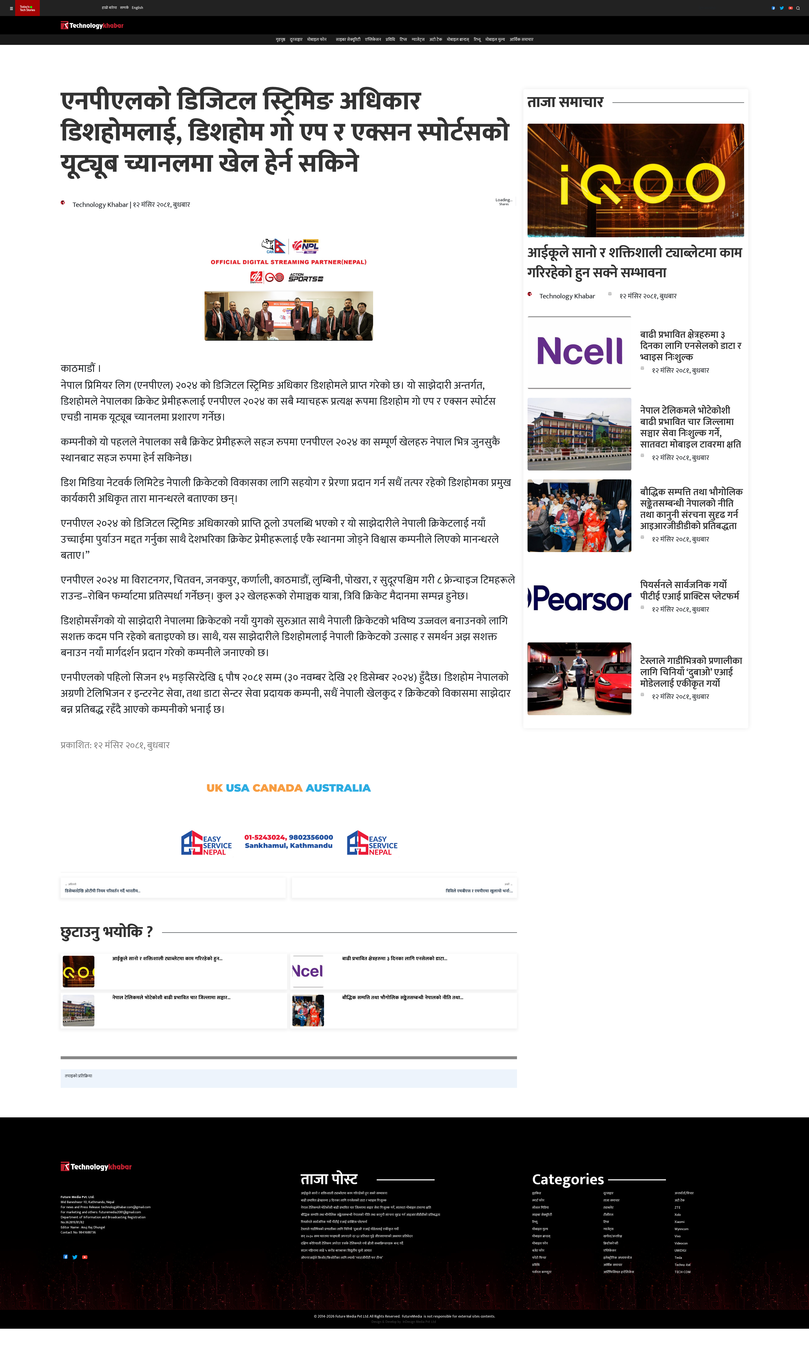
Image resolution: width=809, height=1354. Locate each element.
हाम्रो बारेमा (109, 8)
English (137, 8)
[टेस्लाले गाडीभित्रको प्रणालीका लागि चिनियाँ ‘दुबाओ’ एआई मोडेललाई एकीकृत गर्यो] (579, 679)
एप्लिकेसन (373, 39)
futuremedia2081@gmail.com (120, 1212)
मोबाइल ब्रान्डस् (458, 39)
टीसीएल (608, 1215)
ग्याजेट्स (418, 39)
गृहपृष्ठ (280, 39)
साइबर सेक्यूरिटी (348, 39)
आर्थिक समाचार (521, 39)
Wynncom (681, 1229)
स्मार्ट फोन (538, 1200)
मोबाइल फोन (317, 39)
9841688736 (87, 1232)
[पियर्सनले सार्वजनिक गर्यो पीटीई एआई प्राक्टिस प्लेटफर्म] (579, 597)
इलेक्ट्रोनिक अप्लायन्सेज (617, 1258)
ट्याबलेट (608, 1208)
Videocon (681, 1243)
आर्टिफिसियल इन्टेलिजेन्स (618, 1272)
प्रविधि (390, 39)
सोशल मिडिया (540, 1208)
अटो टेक (435, 39)
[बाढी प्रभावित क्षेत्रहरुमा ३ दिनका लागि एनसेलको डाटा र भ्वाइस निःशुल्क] (308, 971)
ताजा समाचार (611, 1200)
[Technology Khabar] (92, 25)
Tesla (678, 1258)
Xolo (678, 1215)
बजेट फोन (538, 1250)
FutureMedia (412, 1316)
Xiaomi (679, 1222)
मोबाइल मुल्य (495, 39)
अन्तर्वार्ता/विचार (684, 1193)
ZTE (677, 1208)
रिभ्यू (477, 39)
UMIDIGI (680, 1250)
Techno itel (682, 1265)
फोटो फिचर (539, 1258)
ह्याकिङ (536, 1193)
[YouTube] (790, 8)
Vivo (678, 1236)
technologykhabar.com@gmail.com (126, 1207)
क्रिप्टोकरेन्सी (610, 1243)
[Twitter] (781, 8)
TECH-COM (683, 1272)
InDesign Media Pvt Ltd (419, 1322)
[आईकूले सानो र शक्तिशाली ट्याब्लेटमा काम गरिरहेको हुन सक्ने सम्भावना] (78, 971)
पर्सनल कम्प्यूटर (542, 1272)
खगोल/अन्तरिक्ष (612, 1236)
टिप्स (403, 39)
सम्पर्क (124, 8)
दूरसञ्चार (296, 39)
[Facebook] (773, 8)
